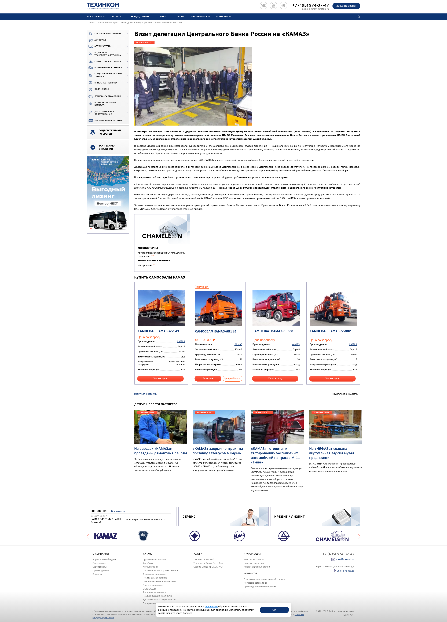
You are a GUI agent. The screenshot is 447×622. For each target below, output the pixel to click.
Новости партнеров (254, 563)
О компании (94, 16)
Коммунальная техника (108, 67)
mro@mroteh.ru (320, 8)
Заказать (208, 378)
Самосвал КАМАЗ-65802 (330, 331)
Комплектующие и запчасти (105, 104)
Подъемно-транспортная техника (107, 54)
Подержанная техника (108, 120)
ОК (274, 609)
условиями (211, 606)
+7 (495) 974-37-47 (310, 5)
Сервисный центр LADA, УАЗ (207, 566)
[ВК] (263, 5)
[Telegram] (283, 5)
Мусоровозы (146, 265)
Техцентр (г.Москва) (203, 559)
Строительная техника (107, 61)
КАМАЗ (181, 341)
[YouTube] (273, 5)
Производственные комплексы (260, 586)
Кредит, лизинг (140, 16)
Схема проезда (345, 570)
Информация (199, 16)
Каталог (116, 16)
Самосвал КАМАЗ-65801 (273, 331)
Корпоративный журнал (105, 559)
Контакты (222, 16)
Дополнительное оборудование (104, 113)
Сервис (163, 16)
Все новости (118, 511)
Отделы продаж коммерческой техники (264, 579)
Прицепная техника (105, 83)
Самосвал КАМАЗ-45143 (158, 331)
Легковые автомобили (107, 96)
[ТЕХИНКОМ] (106, 6)
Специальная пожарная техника (108, 75)
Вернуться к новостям (145, 394)
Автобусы (100, 40)
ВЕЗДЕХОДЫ (101, 89)
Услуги (197, 553)
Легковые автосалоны (255, 582)
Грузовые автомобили (107, 33)
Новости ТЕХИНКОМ (254, 559)
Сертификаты (100, 566)
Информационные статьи (257, 566)
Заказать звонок (346, 5)
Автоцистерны (102, 46)
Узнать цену (160, 378)
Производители (101, 570)
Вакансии (97, 574)
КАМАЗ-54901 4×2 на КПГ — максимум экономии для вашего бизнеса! (128, 521)
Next (359, 536)
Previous (88, 536)
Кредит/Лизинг (232, 378)
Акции (180, 16)
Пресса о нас (99, 563)
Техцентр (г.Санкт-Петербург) (208, 563)
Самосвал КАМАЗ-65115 (215, 332)
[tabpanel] (108, 195)
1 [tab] (91, 228)
